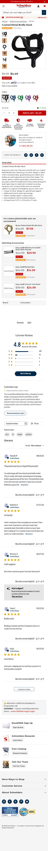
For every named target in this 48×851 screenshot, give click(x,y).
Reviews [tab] (20, 322)
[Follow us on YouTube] (27, 801)
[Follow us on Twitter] (15, 801)
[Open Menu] (4, 6)
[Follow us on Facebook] (10, 801)
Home (5, 21)
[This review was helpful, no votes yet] (37, 495)
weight (19, 434)
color (7, 434)
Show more (8, 440)
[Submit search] (44, 12)
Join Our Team (19, 766)
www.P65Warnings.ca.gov (23, 711)
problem (28, 434)
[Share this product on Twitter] (31, 155)
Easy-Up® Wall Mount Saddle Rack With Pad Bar (28, 249)
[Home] (2, 21)
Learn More (17, 740)
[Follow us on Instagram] (4, 801)
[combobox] (34, 446)
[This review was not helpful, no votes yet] (41, 495)
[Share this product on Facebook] (36, 155)
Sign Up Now (18, 727)
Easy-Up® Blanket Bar (25, 267)
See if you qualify (9, 86)
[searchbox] (13, 423)
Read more (24, 485)
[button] (6, 124)
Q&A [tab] (29, 322)
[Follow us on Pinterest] (21, 801)
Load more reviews (24, 689)
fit (13, 434)
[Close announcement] (44, 1)
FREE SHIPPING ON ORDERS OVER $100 (14, 18)
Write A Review (25, 373)
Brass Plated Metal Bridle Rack (29, 225)
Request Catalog (20, 753)
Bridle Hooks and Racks (18, 21)
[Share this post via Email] (26, 155)
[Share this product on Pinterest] (42, 155)
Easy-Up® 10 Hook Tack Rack (28, 284)
